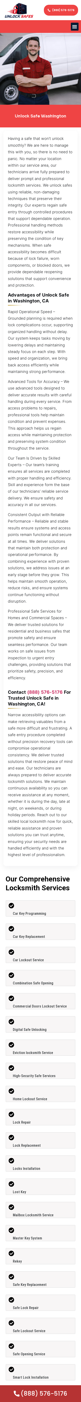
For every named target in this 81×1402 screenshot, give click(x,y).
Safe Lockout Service (29, 1331)
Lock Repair (22, 1122)
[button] (75, 27)
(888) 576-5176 (45, 692)
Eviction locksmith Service (33, 1053)
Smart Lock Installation (31, 1377)
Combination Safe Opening (33, 983)
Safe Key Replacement (30, 1285)
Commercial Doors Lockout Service (40, 1006)
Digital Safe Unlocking (30, 1029)
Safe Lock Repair (26, 1308)
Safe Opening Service (29, 1354)
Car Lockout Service (28, 960)
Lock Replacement (27, 1145)
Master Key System (27, 1238)
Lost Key (19, 1192)
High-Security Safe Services (34, 1076)
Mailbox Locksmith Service (33, 1215)
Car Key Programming (29, 913)
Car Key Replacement (29, 937)
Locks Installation (26, 1168)
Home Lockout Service (30, 1099)
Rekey (17, 1261)
